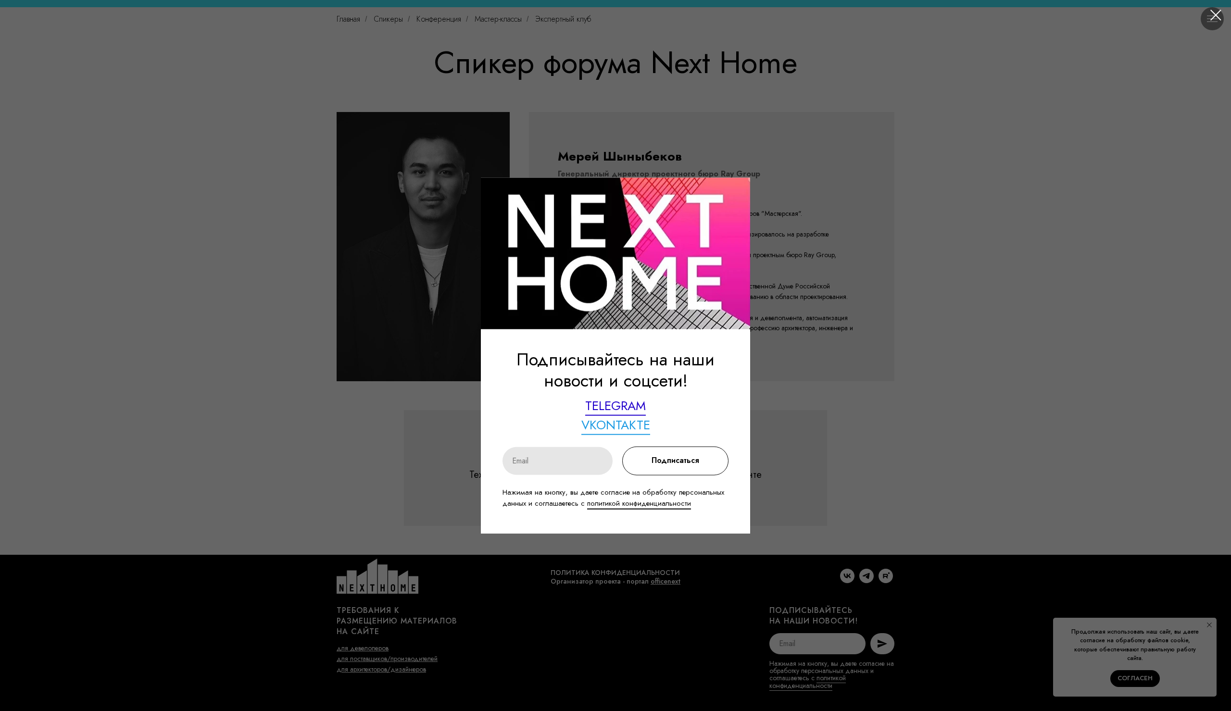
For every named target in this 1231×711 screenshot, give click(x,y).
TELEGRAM (615, 406)
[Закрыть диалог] (1216, 15)
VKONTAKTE (615, 425)
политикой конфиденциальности (639, 503)
